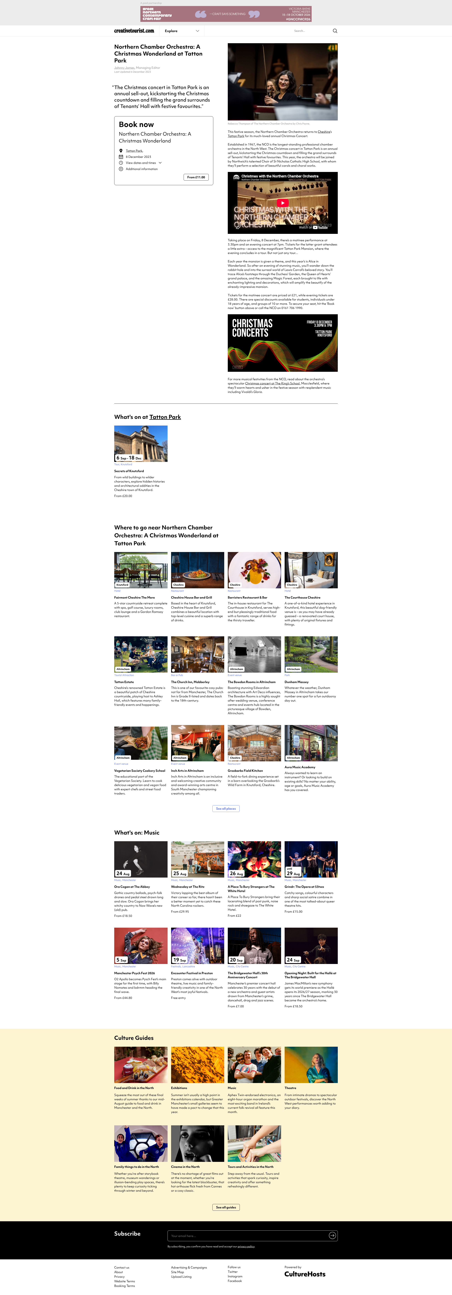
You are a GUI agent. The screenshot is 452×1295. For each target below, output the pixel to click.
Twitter (233, 1271)
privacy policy (246, 1246)
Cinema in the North (185, 1167)
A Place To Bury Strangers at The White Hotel (251, 889)
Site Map (177, 1272)
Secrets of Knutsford (129, 471)
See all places (226, 808)
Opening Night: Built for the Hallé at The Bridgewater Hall (310, 975)
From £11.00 (196, 177)
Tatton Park (134, 151)
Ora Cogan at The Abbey (132, 887)
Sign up (332, 1235)
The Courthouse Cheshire (302, 597)
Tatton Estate (124, 682)
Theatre (290, 1088)
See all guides (226, 1207)
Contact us (121, 1267)
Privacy (119, 1276)
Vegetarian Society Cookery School (139, 771)
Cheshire (324, 132)
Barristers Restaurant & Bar (247, 597)
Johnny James (124, 68)
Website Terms (124, 1281)
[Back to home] (134, 32)
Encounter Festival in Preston (192, 973)
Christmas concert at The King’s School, (273, 383)
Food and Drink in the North (134, 1088)
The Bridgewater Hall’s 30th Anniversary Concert (248, 975)
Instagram (235, 1276)
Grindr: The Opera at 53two (304, 887)
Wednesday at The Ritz (187, 887)
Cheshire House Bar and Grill (191, 597)
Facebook (235, 1280)
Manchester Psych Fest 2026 (134, 973)
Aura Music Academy (300, 767)
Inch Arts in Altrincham (187, 771)
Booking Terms (124, 1285)
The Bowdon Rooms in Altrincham (252, 682)
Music (232, 1088)
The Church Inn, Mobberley (190, 682)
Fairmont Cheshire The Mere (134, 597)
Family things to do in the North (136, 1167)
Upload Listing (181, 1276)
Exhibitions (179, 1088)
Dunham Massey (297, 682)
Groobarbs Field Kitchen (245, 771)
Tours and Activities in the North (250, 1167)
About (118, 1272)
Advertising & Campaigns (189, 1267)
